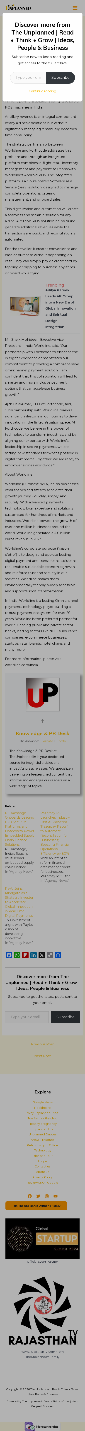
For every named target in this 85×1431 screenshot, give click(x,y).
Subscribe (60, 77)
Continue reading (42, 91)
